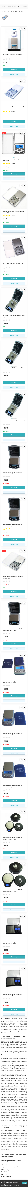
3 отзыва (13, 528)
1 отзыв (13, 163)
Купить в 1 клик (14, 74)
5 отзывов (13, 111)
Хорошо (24, 1183)
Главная (3, 6)
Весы (19, 6)
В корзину (14, 69)
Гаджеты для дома (11, 6)
